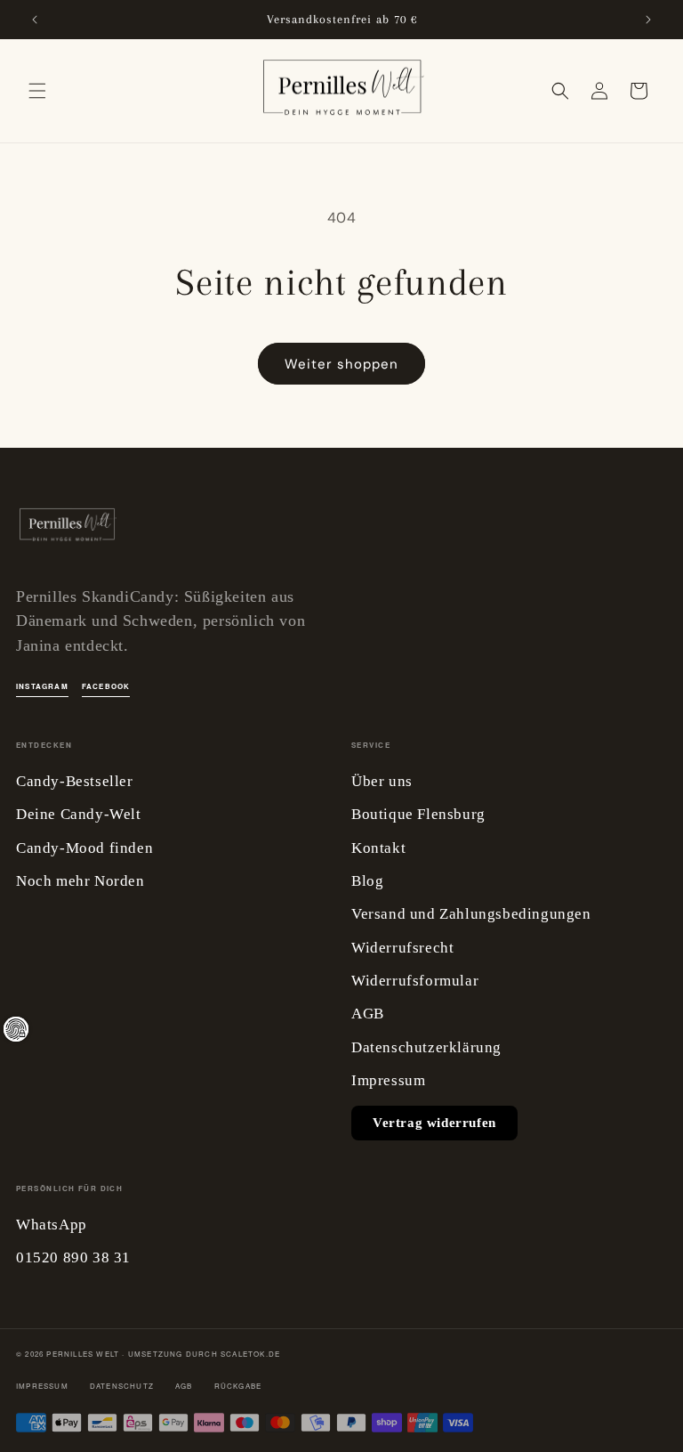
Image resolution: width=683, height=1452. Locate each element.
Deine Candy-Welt (78, 814)
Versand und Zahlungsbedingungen (471, 913)
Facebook (106, 686)
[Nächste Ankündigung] (648, 19)
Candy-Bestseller (74, 781)
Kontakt (378, 848)
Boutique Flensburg (418, 814)
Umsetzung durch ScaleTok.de (204, 1354)
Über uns (382, 781)
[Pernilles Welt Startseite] (66, 529)
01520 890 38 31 (73, 1257)
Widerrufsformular (414, 980)
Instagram (42, 686)
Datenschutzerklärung (426, 1047)
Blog (367, 880)
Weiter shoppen (341, 364)
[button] (37, 90)
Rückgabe (238, 1386)
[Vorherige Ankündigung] (34, 19)
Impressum (388, 1080)
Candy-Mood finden (84, 848)
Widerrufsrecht (402, 947)
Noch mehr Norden (80, 880)
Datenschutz (122, 1386)
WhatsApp (51, 1224)
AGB (367, 1013)
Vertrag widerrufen (434, 1122)
